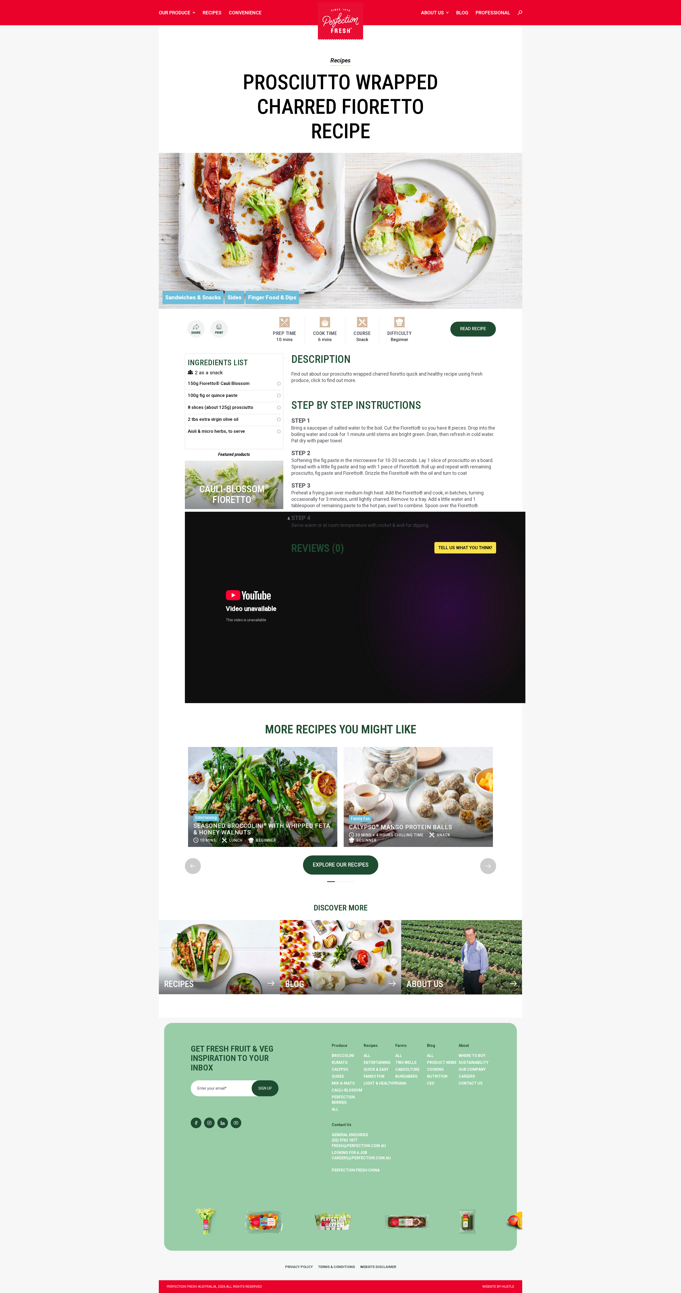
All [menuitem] (335, 1109)
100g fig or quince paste (213, 395)
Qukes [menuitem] (338, 1076)
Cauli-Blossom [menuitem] (347, 1090)
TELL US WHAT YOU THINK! (465, 547)
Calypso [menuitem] (340, 1069)
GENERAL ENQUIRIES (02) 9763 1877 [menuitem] (350, 1137)
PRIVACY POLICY (299, 1267)
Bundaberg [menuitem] (406, 1076)
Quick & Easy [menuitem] (376, 1069)
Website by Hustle (498, 1286)
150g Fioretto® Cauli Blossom (219, 383)
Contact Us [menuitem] (471, 1083)
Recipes (340, 60)
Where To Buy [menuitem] (472, 1055)
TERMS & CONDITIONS (336, 1267)
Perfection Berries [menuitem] (343, 1100)
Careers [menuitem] (467, 1076)
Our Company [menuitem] (472, 1069)
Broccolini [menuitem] (343, 1055)
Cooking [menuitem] (435, 1069)
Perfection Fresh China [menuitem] (356, 1170)
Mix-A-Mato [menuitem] (343, 1083)
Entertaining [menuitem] (377, 1062)
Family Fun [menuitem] (374, 1076)
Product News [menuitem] (441, 1062)
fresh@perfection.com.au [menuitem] (359, 1146)
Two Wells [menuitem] (406, 1062)
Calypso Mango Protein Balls (245, 827)
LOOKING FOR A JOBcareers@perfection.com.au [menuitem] (361, 1155)
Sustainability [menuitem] (473, 1062)
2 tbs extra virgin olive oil (213, 419)
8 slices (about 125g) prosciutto (220, 407)
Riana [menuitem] (400, 1083)
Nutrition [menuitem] (437, 1076)
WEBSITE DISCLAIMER (378, 1267)
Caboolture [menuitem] (407, 1069)
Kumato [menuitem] (340, 1062)
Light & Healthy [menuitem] (379, 1083)
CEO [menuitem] (430, 1083)
